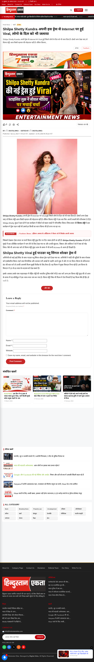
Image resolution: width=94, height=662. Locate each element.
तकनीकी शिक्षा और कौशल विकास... (13, 615)
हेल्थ (48, 518)
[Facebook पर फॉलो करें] (9, 647)
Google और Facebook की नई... (59, 615)
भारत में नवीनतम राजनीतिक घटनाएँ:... (60, 592)
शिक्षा (34, 518)
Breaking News (24, 509)
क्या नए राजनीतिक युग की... (56, 585)
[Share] (18, 124)
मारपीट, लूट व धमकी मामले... (57, 608)
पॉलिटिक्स (63, 514)
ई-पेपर (59, 5)
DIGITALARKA (14, 131)
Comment (10, 310)
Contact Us (18, 5)
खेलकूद (35, 514)
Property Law (37, 509)
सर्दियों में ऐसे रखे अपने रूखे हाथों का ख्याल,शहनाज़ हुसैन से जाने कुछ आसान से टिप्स (77, 396)
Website (9, 351)
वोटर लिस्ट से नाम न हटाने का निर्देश (47, 395)
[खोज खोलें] (71, 10)
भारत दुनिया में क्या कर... (55, 589)
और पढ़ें (47, 288)
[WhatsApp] (14, 124)
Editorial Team (28, 5)
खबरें (14, 25)
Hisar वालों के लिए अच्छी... (56, 622)
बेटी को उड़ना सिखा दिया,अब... (11, 618)
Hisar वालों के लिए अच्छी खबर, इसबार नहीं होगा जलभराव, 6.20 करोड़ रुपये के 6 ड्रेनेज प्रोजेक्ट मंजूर (48, 493)
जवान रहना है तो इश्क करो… (71, 17)
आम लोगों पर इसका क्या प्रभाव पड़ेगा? (36, 466)
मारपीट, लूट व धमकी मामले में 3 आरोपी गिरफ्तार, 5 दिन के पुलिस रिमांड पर (39, 456)
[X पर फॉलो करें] (14, 647)
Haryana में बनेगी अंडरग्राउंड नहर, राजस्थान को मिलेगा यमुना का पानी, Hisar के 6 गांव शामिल (45, 484)
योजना (20, 518)
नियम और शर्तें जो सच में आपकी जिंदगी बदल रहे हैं (49, 475)
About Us (10, 5)
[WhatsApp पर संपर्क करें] (4, 647)
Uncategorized (52, 509)
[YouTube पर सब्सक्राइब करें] (23, 647)
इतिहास (63, 509)
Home (4, 5)
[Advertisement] (47, 428)
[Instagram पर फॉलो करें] (19, 647)
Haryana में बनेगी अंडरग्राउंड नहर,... (59, 618)
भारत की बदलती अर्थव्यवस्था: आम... (59, 612)
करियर (6, 514)
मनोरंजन (7, 518)
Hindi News (6, 25)
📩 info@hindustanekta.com (12, 631)
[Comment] (10, 124)
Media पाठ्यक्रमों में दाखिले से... (12, 622)
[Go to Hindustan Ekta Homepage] (24, 584)
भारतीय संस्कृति (79, 514)
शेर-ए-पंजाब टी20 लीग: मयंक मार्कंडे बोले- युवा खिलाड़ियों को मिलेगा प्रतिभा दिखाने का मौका (29, 17)
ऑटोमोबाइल (78, 509)
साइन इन (79, 10)
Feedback (86, 48)
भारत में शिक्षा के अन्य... (9, 612)
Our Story (37, 5)
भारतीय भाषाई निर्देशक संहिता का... (13, 608)
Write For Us (46, 5)
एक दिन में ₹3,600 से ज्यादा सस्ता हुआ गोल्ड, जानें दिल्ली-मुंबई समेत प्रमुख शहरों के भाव (17, 396)
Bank (6, 509)
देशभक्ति (49, 514)
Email (9, 346)
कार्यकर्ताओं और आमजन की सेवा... (58, 582)
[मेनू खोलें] (86, 10)
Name (9, 340)
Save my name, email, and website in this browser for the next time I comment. (39, 355)
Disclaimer (41, 568)
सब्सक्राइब (40, 637)
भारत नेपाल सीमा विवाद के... (57, 595)
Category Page (17, 568)
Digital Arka (34, 656)
